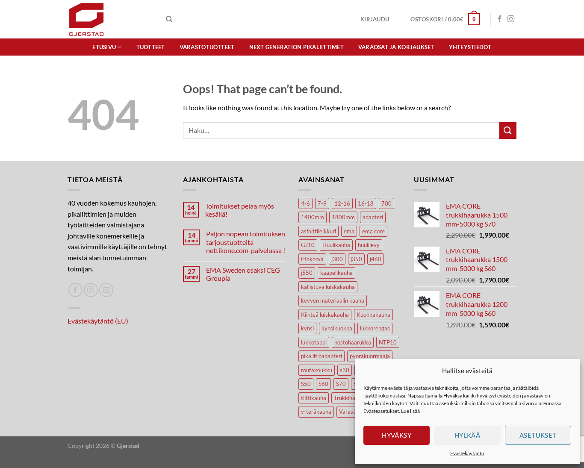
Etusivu (104, 47)
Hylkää (467, 435)
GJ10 (308, 244)
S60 (323, 383)
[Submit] (507, 130)
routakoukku (316, 370)
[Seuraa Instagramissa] (510, 19)
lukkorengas (375, 328)
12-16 (342, 203)
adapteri (373, 217)
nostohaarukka (352, 342)
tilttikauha (313, 397)
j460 (375, 259)
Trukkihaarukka (353, 397)
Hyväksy (396, 435)
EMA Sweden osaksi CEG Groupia (243, 274)
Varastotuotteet (207, 47)
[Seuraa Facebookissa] (499, 19)
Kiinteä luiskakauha (325, 314)
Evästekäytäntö (467, 453)
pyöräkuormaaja (370, 356)
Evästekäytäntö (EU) (98, 321)
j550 (307, 272)
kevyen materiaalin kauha (332, 300)
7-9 (322, 203)
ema (349, 231)
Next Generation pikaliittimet (296, 47)
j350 (356, 259)
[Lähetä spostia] (106, 290)
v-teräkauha (316, 411)
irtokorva (312, 259)
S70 (341, 383)
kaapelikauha (336, 272)
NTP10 (388, 342)
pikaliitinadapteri (321, 356)
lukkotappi (314, 342)
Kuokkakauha (373, 314)
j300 (337, 259)
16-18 (366, 203)
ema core (373, 231)
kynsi (307, 328)
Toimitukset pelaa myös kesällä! (239, 210)
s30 (344, 370)
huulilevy (369, 244)
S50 (306, 383)
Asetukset (538, 435)
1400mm (312, 217)
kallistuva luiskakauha (328, 286)
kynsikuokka (336, 328)
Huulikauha (336, 244)
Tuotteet (150, 47)
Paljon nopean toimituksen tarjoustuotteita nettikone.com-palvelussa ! (245, 242)
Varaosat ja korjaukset (396, 47)
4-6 (305, 203)
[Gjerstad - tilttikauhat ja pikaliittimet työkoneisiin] (110, 19)
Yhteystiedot (470, 47)
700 (386, 203)
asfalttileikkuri (318, 231)
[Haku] (169, 19)
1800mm (343, 217)
